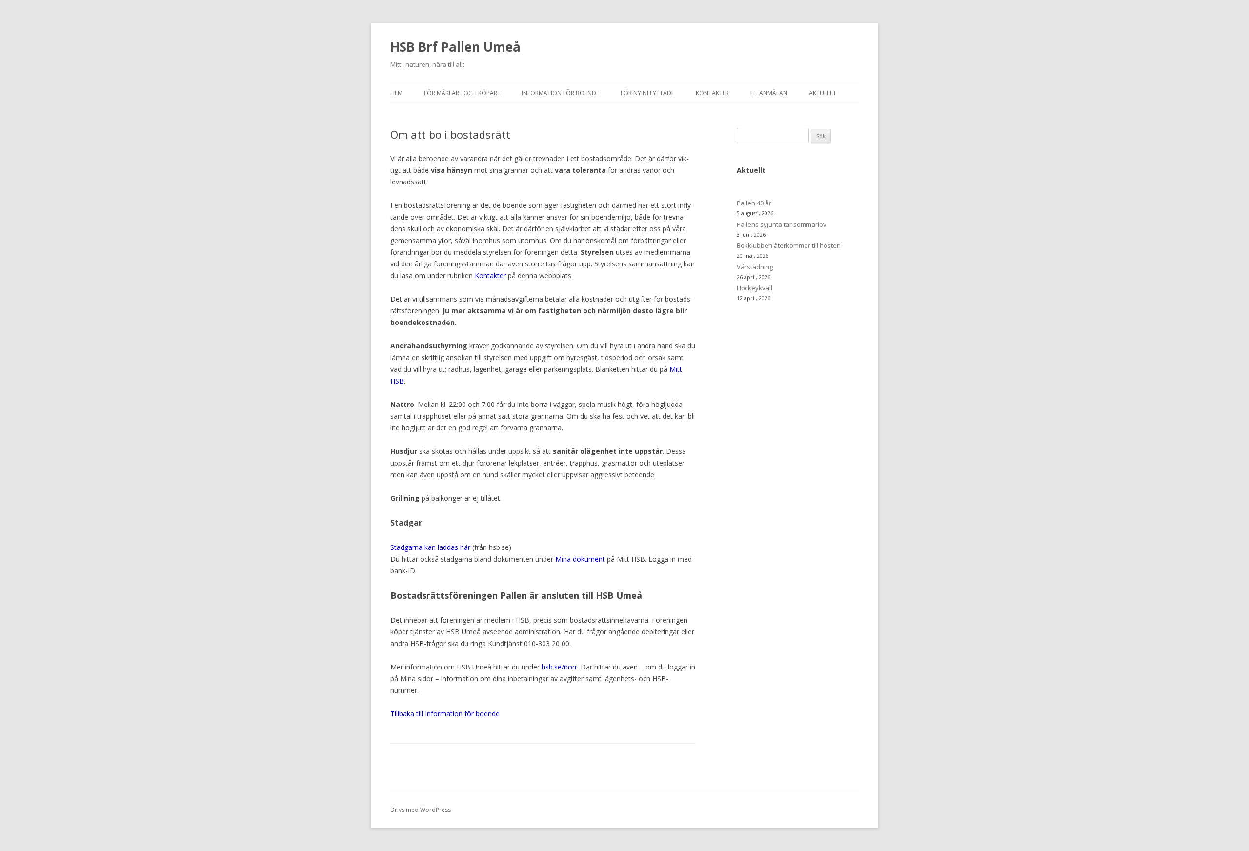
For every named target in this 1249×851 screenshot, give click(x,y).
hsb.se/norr (559, 666)
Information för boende (560, 93)
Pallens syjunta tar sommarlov (781, 224)
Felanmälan (768, 93)
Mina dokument (580, 559)
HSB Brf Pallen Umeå (455, 47)
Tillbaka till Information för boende (445, 713)
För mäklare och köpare (462, 93)
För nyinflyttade (647, 93)
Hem (396, 93)
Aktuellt (822, 93)
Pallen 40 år (754, 203)
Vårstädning (755, 267)
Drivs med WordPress (420, 810)
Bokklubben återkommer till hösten (789, 245)
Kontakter (712, 93)
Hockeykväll (754, 288)
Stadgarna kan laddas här (430, 547)
